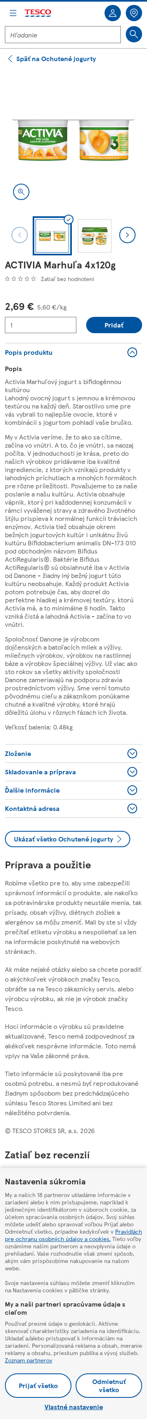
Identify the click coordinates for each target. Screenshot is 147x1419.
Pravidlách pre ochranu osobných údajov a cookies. (73, 1235)
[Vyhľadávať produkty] (134, 34)
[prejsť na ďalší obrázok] (127, 235)
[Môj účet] (113, 13)
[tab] (52, 235)
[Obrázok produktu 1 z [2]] (73, 139)
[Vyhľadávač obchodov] (134, 13)
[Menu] (13, 13)
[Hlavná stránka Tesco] (38, 13)
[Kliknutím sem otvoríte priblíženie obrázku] (21, 192)
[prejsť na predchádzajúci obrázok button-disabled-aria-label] (19, 235)
